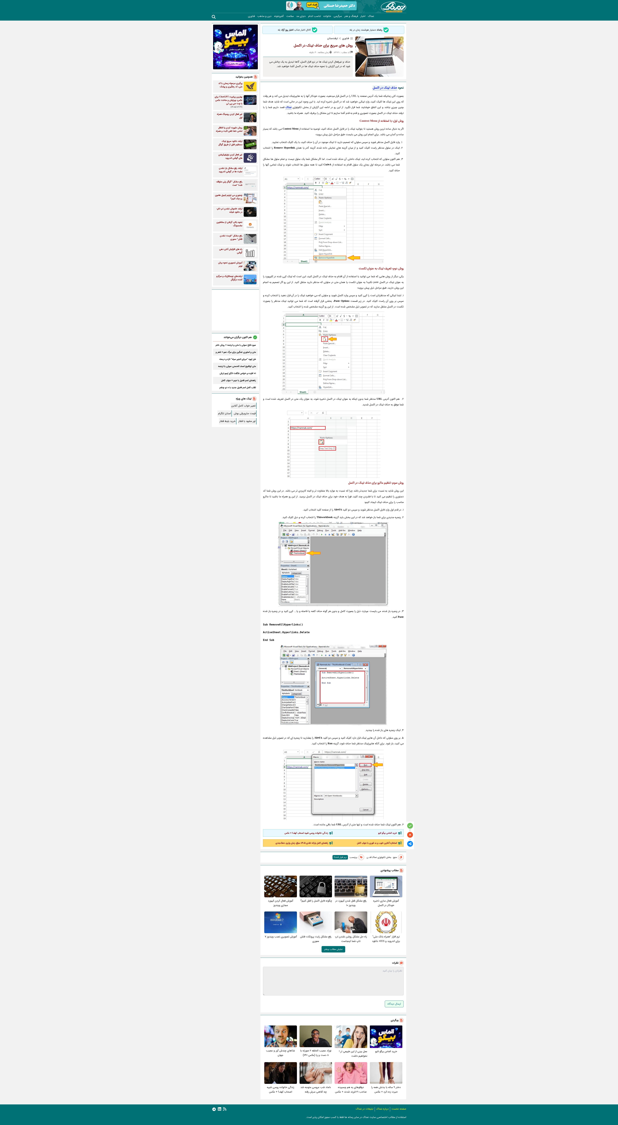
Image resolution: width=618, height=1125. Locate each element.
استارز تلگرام (224, 413)
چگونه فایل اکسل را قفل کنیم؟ (316, 901)
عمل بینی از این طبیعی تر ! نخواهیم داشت (353, 1053)
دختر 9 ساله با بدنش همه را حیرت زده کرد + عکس (386, 1089)
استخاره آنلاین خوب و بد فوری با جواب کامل (377, 843)
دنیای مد (301, 16)
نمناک (371, 16)
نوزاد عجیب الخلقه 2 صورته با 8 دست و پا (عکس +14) (315, 1053)
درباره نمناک (382, 1109)
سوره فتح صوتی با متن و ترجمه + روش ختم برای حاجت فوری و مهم (236, 345)
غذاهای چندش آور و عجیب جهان (280, 1053)
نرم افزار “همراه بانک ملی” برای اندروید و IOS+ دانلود (386, 939)
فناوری (251, 16)
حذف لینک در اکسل (385, 87)
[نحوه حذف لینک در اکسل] (333, 564)
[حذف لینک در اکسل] (333, 219)
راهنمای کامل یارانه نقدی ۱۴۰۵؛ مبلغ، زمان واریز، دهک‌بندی (302, 843)
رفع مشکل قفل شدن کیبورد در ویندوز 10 (350, 903)
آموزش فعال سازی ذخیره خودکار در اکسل (386, 903)
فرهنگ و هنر (351, 16)
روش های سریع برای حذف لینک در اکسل (323, 45)
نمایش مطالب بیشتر (333, 949)
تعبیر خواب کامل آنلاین (243, 406)
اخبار (362, 16)
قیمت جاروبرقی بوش (245, 413)
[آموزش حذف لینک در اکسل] (333, 353)
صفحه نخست (398, 1109)
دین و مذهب (264, 16)
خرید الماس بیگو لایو (387, 833)
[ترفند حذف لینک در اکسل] (333, 685)
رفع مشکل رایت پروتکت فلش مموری (315, 939)
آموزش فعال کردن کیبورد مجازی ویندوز (280, 903)
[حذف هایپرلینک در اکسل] (333, 784)
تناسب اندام (314, 16)
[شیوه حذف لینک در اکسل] (333, 443)
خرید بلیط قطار (227, 421)
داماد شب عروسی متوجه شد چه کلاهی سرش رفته (315, 1089)
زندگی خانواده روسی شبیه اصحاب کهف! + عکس (306, 833)
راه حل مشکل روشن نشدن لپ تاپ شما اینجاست (351, 939)
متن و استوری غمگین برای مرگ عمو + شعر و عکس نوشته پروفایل (236, 352)
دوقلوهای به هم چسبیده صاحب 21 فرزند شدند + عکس (351, 1089)
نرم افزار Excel (340, 857)
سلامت (290, 16)
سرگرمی (338, 16)
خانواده (327, 16)
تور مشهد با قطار (247, 421)
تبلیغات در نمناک (364, 1109)
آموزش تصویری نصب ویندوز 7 (281, 937)
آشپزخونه (279, 16)
